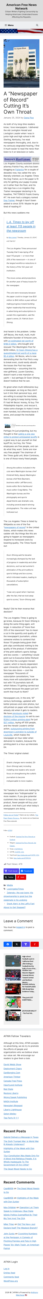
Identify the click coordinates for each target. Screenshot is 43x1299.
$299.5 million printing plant (17, 719)
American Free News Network (21, 6)
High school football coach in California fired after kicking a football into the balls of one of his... (29, 959)
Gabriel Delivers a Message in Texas (21, 1137)
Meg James (12, 237)
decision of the (15, 716)
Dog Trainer (9, 200)
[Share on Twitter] (17, 944)
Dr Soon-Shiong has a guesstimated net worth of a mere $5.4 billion (21, 353)
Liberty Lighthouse (13, 1109)
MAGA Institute (11, 1101)
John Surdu (9, 1233)
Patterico (19, 169)
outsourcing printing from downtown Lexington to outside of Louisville (20, 732)
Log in (6, 1268)
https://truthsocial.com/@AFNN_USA (28, 855)
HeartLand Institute (13, 1085)
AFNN (10, 830)
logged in (20, 927)
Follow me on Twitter (11, 815)
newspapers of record (14, 527)
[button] (37, 25)
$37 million (9, 722)
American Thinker (12, 1077)
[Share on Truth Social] (26, 944)
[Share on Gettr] (34, 944)
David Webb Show (12, 1064)
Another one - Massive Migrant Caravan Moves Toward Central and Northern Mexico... (28, 973)
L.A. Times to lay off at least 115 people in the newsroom (21, 226)
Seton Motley (10, 1114)
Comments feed (11, 1277)
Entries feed (9, 1273)
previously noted (20, 713)
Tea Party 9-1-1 (11, 1118)
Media (10, 885)
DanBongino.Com (12, 1073)
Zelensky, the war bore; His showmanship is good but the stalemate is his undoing (18, 896)
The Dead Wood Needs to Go (18, 1169)
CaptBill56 (8, 1188)
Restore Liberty (11, 1093)
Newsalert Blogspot (13, 1105)
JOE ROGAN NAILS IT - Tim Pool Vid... (29, 1012)
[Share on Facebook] (8, 944)
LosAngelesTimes (15, 889)
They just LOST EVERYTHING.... (27, 998)
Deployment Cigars (13, 1068)
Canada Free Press (13, 1081)
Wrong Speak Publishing (15, 1097)
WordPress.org (11, 1281)
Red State (8, 1089)
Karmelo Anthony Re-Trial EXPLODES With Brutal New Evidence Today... (29, 987)
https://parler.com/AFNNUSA (22, 858)
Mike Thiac (9, 1224)
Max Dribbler (10, 1207)
